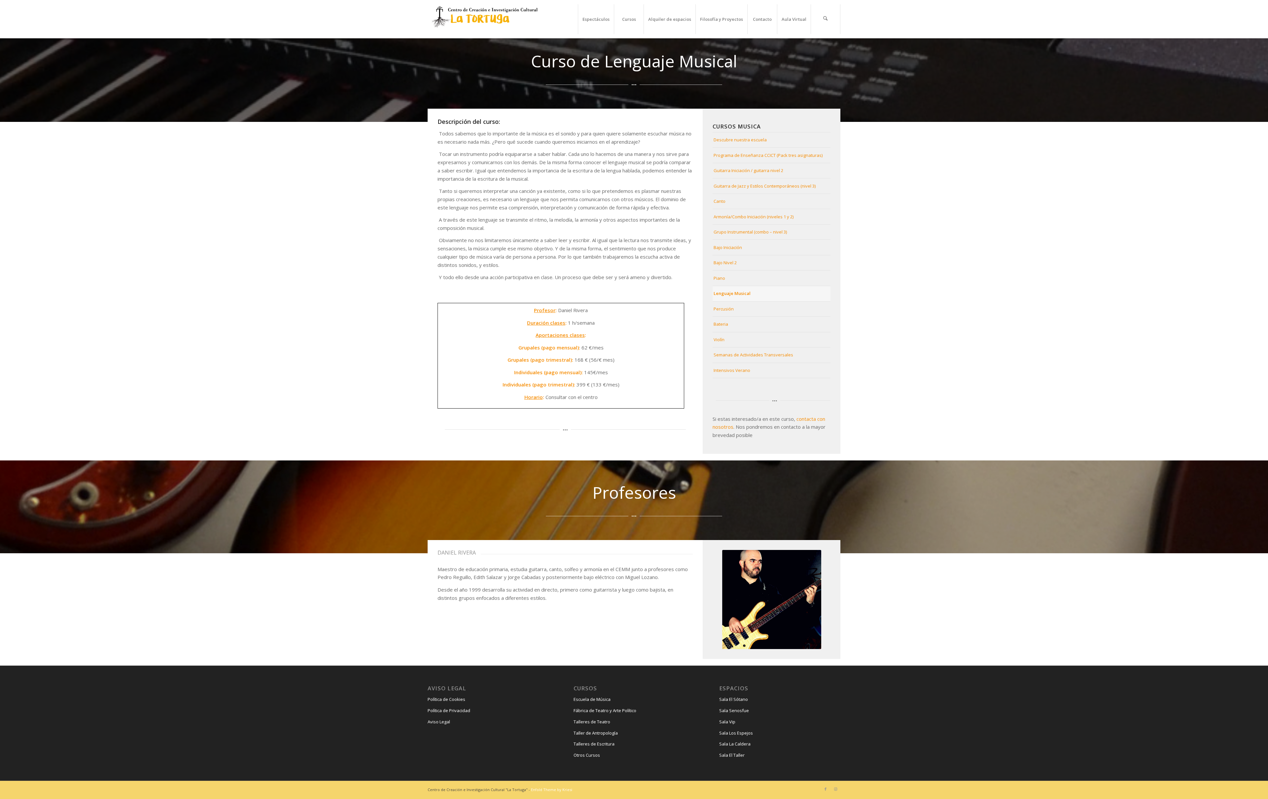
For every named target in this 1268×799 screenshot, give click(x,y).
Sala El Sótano (733, 699)
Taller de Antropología (596, 733)
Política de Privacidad (449, 710)
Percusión (724, 309)
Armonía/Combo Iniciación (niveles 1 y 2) (753, 217)
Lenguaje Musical (732, 293)
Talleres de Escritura (594, 744)
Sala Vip (727, 722)
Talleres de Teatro (592, 722)
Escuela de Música (592, 699)
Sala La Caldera (735, 744)
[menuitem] (596, 19)
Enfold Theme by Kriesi (551, 789)
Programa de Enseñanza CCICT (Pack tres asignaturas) (768, 155)
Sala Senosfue (734, 710)
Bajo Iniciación (728, 247)
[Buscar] (825, 19)
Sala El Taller (732, 755)
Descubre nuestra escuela (740, 140)
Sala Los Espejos (736, 733)
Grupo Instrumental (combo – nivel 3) (750, 232)
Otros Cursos (587, 755)
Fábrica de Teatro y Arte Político (605, 710)
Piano (719, 278)
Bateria (721, 324)
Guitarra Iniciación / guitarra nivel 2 (748, 170)
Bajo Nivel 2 (725, 263)
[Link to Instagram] (835, 789)
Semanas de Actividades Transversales (753, 355)
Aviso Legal (439, 722)
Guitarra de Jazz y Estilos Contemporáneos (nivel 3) (765, 186)
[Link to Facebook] (825, 789)
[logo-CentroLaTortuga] (484, 19)
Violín (719, 340)
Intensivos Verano (732, 370)
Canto (719, 201)
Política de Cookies (446, 699)
